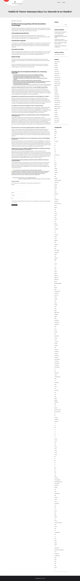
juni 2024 (56, 112)
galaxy (55, 271)
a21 (55, 145)
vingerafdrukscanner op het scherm (18, 174)
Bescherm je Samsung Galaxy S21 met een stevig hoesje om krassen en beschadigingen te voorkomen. (32, 81)
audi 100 (55, 178)
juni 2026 (56, 65)
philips (55, 398)
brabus (55, 219)
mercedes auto (57, 359)
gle (55, 285)
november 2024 (57, 102)
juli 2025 (55, 87)
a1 (54, 143)
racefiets (56, 417)
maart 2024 (56, 118)
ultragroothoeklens (41, 173)
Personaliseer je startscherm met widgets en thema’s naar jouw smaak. (26, 77)
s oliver (55, 446)
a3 (54, 147)
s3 (54, 464)
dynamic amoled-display (39, 171)
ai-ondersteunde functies (25, 170)
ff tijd (55, 267)
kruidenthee (56, 324)
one (55, 392)
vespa (55, 542)
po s (55, 405)
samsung (56, 477)
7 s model (56, 141)
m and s (55, 337)
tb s (55, 518)
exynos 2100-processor (16, 172)
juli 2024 (55, 110)
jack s (55, 308)
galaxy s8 (56, 275)
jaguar (55, 310)
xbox (55, 565)
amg (55, 166)
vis (54, 546)
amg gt (55, 168)
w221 (55, 561)
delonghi (56, 244)
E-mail (13, 195)
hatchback (56, 293)
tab (55, 512)
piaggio (55, 400)
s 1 (54, 423)
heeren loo (56, 295)
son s (55, 505)
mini (55, 370)
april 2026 (56, 69)
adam (55, 162)
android (55, 170)
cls (54, 232)
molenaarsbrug (57, 376)
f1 (54, 262)
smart (55, 501)
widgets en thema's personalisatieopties (32, 174)
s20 (55, 460)
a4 (54, 149)
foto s (55, 269)
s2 (54, 458)
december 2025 (57, 77)
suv (55, 509)
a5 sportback (56, 155)
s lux (55, 444)
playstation (56, 402)
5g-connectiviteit (17, 170)
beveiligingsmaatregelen (16, 171)
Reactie (13, 184)
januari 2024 (56, 122)
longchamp (56, 335)
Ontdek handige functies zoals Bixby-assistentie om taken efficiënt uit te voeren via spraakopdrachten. (32, 84)
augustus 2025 (57, 85)
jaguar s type (56, 312)
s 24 (55, 427)
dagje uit (55, 240)
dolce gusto (56, 252)
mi (54, 369)
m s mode (56, 341)
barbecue (56, 201)
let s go (55, 332)
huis (55, 300)
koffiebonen (56, 320)
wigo (55, 563)
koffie (55, 318)
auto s (55, 191)
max (55, 347)
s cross (55, 440)
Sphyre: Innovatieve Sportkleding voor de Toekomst (60, 43)
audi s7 (55, 186)
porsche (55, 407)
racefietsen (56, 419)
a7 (54, 158)
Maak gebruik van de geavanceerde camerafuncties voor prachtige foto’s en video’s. (28, 75)
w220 (55, 559)
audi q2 (55, 184)
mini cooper (56, 372)
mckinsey (56, 353)
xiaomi (55, 567)
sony (55, 507)
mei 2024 (56, 114)
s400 (55, 468)
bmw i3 (55, 213)
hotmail (55, 298)
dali (55, 242)
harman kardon (57, 291)
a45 (55, 151)
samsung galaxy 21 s (18, 173)
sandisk (55, 487)
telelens (36, 173)
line (55, 334)
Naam (13, 192)
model (55, 374)
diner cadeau (56, 250)
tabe (55, 514)
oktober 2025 (56, 81)
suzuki (55, 511)
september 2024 (57, 106)
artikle (31, 170)
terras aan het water (58, 522)
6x (54, 139)
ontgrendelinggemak (36, 172)
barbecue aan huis (57, 203)
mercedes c (56, 361)
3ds (55, 135)
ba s (55, 197)
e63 (55, 256)
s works (55, 454)
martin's (55, 343)
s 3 (54, 429)
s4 (54, 466)
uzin (55, 534)
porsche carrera (57, 411)
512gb (55, 137)
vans (55, 538)
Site (12, 198)
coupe (55, 236)
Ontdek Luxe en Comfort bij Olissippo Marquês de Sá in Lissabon (60, 40)
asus (55, 174)
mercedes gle (56, 367)
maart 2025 (56, 94)
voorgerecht (56, 553)
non (55, 388)
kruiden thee (56, 322)
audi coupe (56, 182)
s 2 (54, 425)
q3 (54, 413)
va (54, 536)
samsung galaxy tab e (58, 481)
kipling (55, 316)
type (55, 528)
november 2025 (57, 79)
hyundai (55, 304)
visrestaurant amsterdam (59, 549)
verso (55, 540)
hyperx (55, 302)
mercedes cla (56, 363)
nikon (55, 384)
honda (55, 297)
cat (55, 227)
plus (55, 404)
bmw (55, 211)
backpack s (56, 199)
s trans (55, 452)
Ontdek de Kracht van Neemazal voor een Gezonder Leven (60, 32)
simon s (55, 499)
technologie (32, 173)
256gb (55, 131)
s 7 (54, 437)
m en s (55, 339)
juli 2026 (55, 63)
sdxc (55, 495)
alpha (55, 164)
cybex (55, 238)
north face (56, 390)
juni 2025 (56, 89)
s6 (54, 474)
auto (55, 190)
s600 (55, 476)
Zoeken (56, 22)
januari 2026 (56, 75)
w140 (55, 557)
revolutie (13, 173)
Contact (63, 2)
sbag (55, 491)
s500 (55, 472)
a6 (54, 156)
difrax (55, 246)
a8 (54, 160)
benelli (55, 207)
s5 (54, 470)
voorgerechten (57, 555)
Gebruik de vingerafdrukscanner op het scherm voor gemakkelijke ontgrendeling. (28, 74)
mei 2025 (56, 90)
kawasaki (56, 314)
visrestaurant (56, 547)
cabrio (55, 223)
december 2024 (57, 100)
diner (55, 248)
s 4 (54, 431)
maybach (56, 349)
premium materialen (44, 172)
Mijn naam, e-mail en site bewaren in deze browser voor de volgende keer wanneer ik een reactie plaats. (31, 201)
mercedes (56, 357)
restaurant (56, 421)
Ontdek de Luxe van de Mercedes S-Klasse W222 (60, 46)
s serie (55, 450)
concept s (56, 234)
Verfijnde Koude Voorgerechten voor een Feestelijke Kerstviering (24, 177)
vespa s (55, 544)
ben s (55, 205)
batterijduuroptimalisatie (37, 170)
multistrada (56, 382)
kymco (55, 330)
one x (55, 394)
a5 (54, 153)
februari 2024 (56, 120)
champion (56, 228)
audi (55, 176)
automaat (56, 193)
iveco (55, 306)
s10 (54, 456)
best (55, 209)
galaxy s (55, 273)
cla (55, 230)
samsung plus (56, 483)
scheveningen (56, 493)
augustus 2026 (57, 61)
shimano (56, 497)
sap (55, 489)
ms (55, 380)
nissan (55, 386)
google (55, 287)
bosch (55, 215)
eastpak (55, 258)
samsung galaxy (57, 479)
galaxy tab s (56, 279)
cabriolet (56, 225)
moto (55, 378)
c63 (55, 221)
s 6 (54, 435)
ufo (55, 530)
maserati (56, 345)
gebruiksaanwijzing (57, 283)
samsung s (56, 485)
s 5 (54, 433)
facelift (55, 263)
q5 (54, 415)
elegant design (46, 171)
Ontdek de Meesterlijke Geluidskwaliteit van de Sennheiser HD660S (60, 36)
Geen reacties (19, 20)
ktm (55, 328)
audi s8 (55, 188)
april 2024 (56, 116)
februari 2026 (56, 73)
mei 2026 (56, 67)
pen (55, 396)
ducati (55, 254)
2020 (55, 129)
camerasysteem (24, 171)
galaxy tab (56, 277)
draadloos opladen (30, 171)
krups (55, 326)
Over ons (59, 2)
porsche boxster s (57, 409)
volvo (55, 551)
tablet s (55, 516)
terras (55, 520)
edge (55, 260)
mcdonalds (56, 351)
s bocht (55, 439)
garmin (55, 281)
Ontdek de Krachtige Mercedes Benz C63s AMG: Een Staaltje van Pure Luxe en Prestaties (34, 178)
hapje (55, 289)
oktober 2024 (56, 104)
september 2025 (57, 83)
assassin (55, 172)
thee (55, 524)
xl (54, 569)
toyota (55, 526)
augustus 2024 (57, 108)
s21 (54, 462)
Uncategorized (57, 532)
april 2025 (56, 92)
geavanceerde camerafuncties (26, 172)
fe (54, 265)
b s (54, 195)
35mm (55, 133)
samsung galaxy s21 (26, 173)
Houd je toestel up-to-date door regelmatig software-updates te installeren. (27, 80)
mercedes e (56, 365)
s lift (55, 442)
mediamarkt (56, 355)
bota (55, 217)
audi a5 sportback (57, 180)
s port (55, 448)
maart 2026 (56, 71)
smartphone (56, 503)
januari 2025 (56, 98)
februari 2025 (56, 96)
